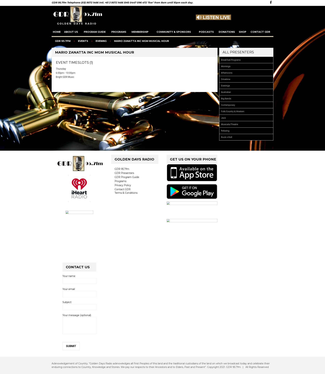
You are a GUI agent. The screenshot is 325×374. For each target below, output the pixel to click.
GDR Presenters (124, 173)
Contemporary (228, 105)
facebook (270, 2)
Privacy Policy (123, 185)
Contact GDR (260, 31)
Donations (227, 31)
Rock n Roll (226, 137)
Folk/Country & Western (232, 111)
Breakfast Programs (231, 60)
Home (57, 31)
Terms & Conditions (126, 192)
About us (71, 31)
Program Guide (95, 31)
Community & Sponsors (174, 31)
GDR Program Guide (127, 177)
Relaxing (225, 130)
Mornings (225, 66)
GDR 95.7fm (122, 168)
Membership (140, 31)
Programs (118, 31)
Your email (68, 289)
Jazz (223, 118)
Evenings (225, 85)
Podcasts (206, 31)
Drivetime (225, 79)
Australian (226, 92)
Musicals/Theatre (229, 124)
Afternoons (226, 73)
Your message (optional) (76, 315)
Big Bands (226, 98)
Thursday (61, 68)
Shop (242, 31)
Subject (66, 302)
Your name (68, 276)
